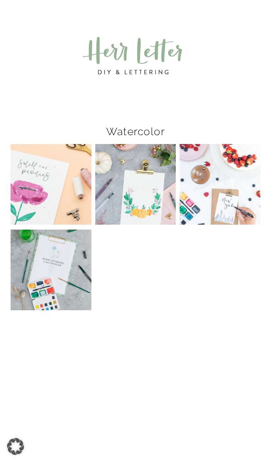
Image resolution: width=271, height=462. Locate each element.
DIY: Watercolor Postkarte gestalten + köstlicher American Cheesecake (220, 174)
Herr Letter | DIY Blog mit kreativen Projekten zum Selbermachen (135, 55)
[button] (135, 10)
